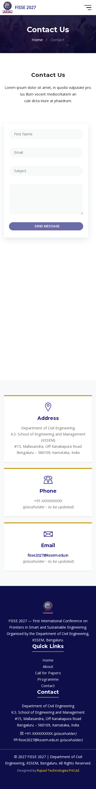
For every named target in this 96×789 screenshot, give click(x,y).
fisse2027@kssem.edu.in (48, 555)
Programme (48, 679)
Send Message (46, 226)
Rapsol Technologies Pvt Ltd (58, 770)
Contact (48, 685)
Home (37, 39)
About (48, 666)
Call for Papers (48, 672)
